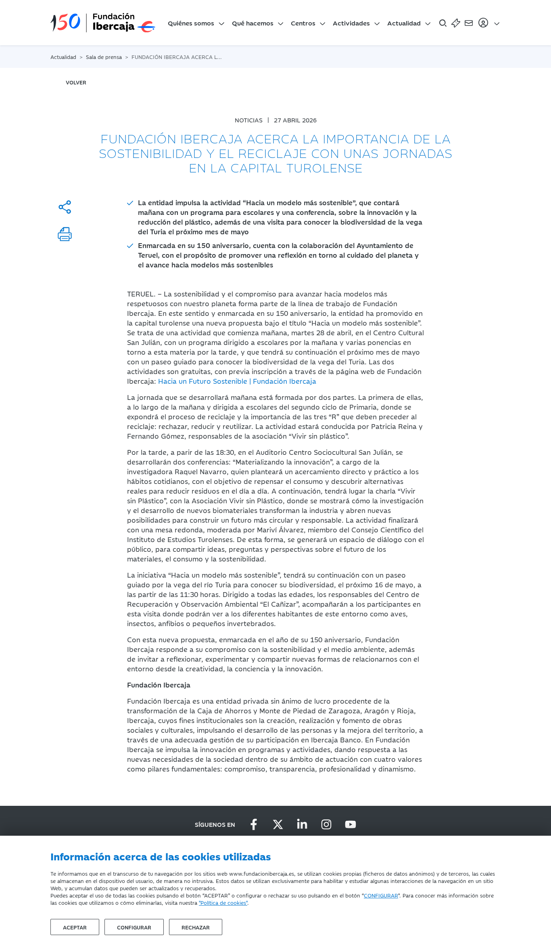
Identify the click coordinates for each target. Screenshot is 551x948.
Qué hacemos (252, 22)
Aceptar (75, 927)
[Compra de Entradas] (456, 22)
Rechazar (196, 927)
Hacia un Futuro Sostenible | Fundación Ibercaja (237, 381)
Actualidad (404, 22)
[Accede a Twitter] (278, 824)
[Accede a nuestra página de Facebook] (253, 824)
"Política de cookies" (223, 902)
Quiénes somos (191, 22)
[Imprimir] (64, 234)
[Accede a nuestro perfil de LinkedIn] (302, 824)
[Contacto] (469, 22)
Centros (303, 22)
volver (76, 82)
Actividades (351, 22)
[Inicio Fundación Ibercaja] (102, 22)
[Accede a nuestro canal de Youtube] (350, 824)
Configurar (134, 927)
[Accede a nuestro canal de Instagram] (326, 824)
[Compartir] (64, 207)
